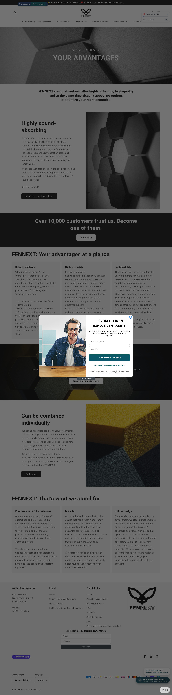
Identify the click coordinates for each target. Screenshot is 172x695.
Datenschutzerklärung (116, 371)
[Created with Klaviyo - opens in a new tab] (86, 378)
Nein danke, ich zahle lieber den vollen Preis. (109, 365)
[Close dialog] (130, 317)
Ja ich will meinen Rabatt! (109, 358)
